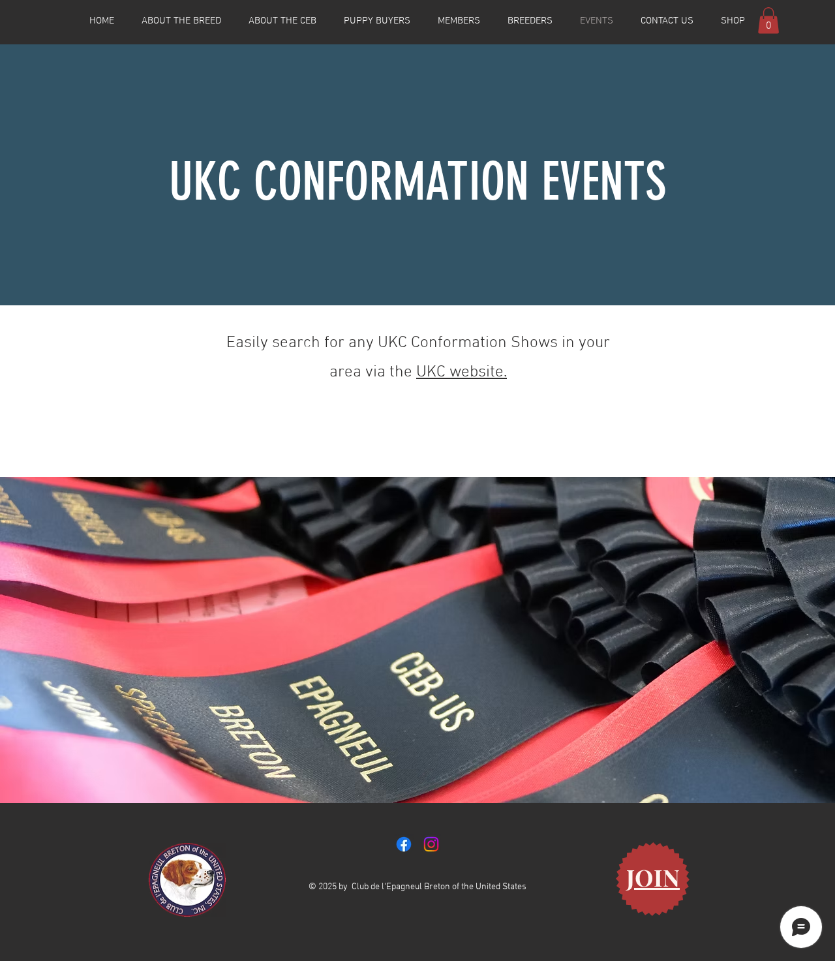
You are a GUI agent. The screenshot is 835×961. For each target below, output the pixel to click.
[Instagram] (431, 844)
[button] (768, 20)
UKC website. (461, 372)
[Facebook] (404, 844)
